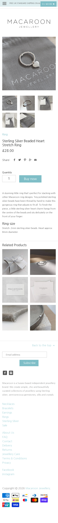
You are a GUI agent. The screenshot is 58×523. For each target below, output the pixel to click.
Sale (4, 425)
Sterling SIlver (10, 421)
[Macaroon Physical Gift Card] (43, 290)
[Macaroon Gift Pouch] (15, 262)
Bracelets (7, 408)
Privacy (6, 462)
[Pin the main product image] (25, 160)
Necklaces (8, 404)
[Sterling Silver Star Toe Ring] (43, 318)
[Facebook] (5, 373)
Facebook (8, 470)
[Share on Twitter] (19, 160)
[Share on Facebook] (14, 160)
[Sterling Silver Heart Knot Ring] (43, 262)
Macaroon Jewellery (38, 488)
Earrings (7, 412)
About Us (8, 432)
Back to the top (42, 345)
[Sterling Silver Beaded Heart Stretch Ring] (29, 63)
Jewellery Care (11, 454)
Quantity (7, 172)
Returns (7, 449)
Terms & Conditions (14, 458)
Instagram (8, 474)
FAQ (4, 437)
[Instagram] (11, 373)
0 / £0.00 (47, 4)
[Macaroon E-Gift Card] (15, 290)
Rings (5, 417)
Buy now (30, 178)
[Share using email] (35, 160)
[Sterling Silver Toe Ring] (15, 318)
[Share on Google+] (30, 160)
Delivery (7, 445)
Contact (7, 441)
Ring (5, 134)
